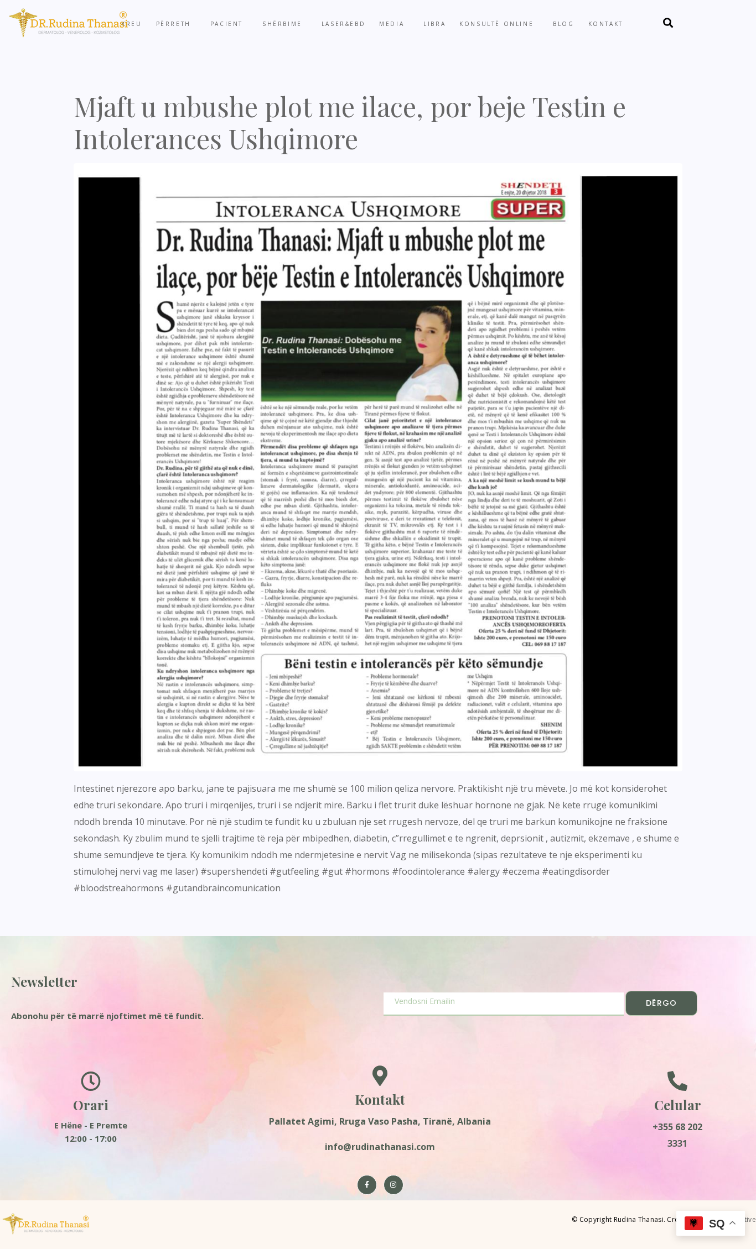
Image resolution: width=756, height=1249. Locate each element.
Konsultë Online (496, 24)
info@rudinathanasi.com (380, 1147)
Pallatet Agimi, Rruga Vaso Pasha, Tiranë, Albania (380, 1121)
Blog (563, 24)
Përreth (173, 24)
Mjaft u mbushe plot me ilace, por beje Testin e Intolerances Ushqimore (350, 122)
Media (391, 24)
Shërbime (282, 24)
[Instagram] (393, 1185)
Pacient (226, 24)
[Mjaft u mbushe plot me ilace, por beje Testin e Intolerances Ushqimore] (378, 466)
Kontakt (605, 24)
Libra (434, 24)
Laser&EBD (343, 24)
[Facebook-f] (367, 1185)
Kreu (131, 24)
